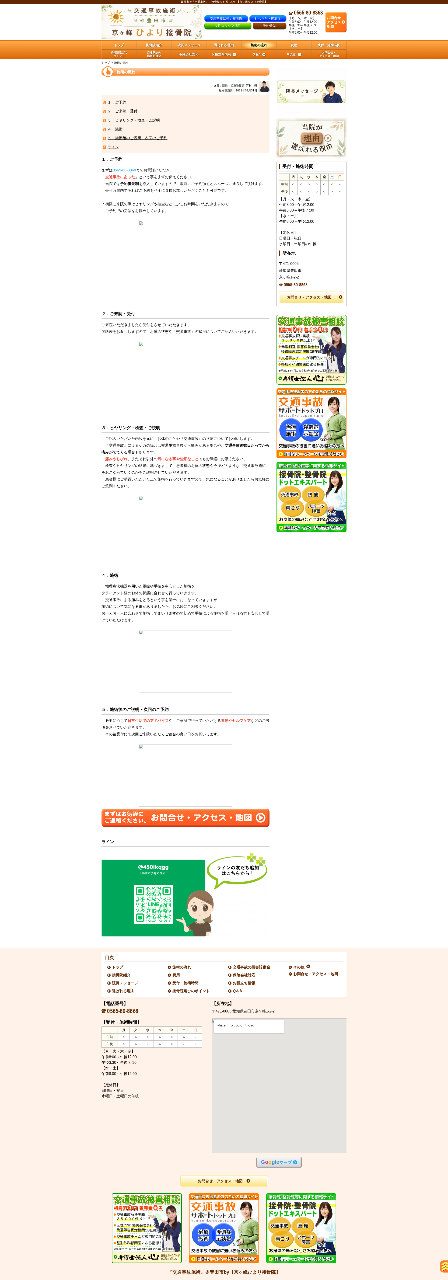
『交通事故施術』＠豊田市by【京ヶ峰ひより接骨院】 (224, 1272)
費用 (176, 975)
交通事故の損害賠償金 (251, 967)
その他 (299, 967)
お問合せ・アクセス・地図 (309, 297)
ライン (113, 147)
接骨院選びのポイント (191, 991)
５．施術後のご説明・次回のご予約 (137, 138)
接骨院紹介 (121, 975)
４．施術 (115, 129)
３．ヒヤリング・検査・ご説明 (134, 120)
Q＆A (237, 991)
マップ (276, 1162)
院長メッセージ (125, 983)
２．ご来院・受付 (122, 111)
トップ (119, 45)
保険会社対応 (244, 975)
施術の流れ (182, 967)
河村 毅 (251, 85)
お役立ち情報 (244, 983)
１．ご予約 (117, 102)
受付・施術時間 (186, 983)
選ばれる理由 (123, 991)
